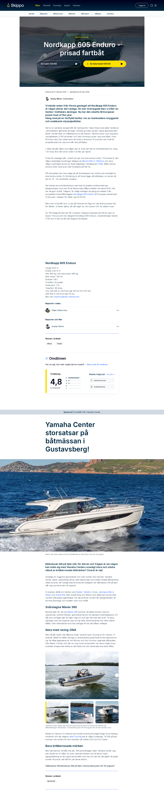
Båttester (72, 14)
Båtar (37, 5)
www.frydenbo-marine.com (66, 297)
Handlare (110, 14)
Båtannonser (58, 14)
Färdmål (46, 5)
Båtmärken (85, 14)
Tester (59, 344)
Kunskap (57, 5)
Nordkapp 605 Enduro (83, 194)
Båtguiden (44, 14)
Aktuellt (31, 14)
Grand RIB (60, 595)
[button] (117, 675)
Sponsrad (51, 781)
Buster (79, 592)
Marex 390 (73, 612)
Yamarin (87, 592)
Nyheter (76, 5)
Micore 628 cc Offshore (93, 161)
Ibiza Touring (75, 736)
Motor (49, 344)
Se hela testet (100, 64)
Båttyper (98, 14)
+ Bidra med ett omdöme (96, 364)
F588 (100, 164)
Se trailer (49, 64)
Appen (67, 5)
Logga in (142, 5)
